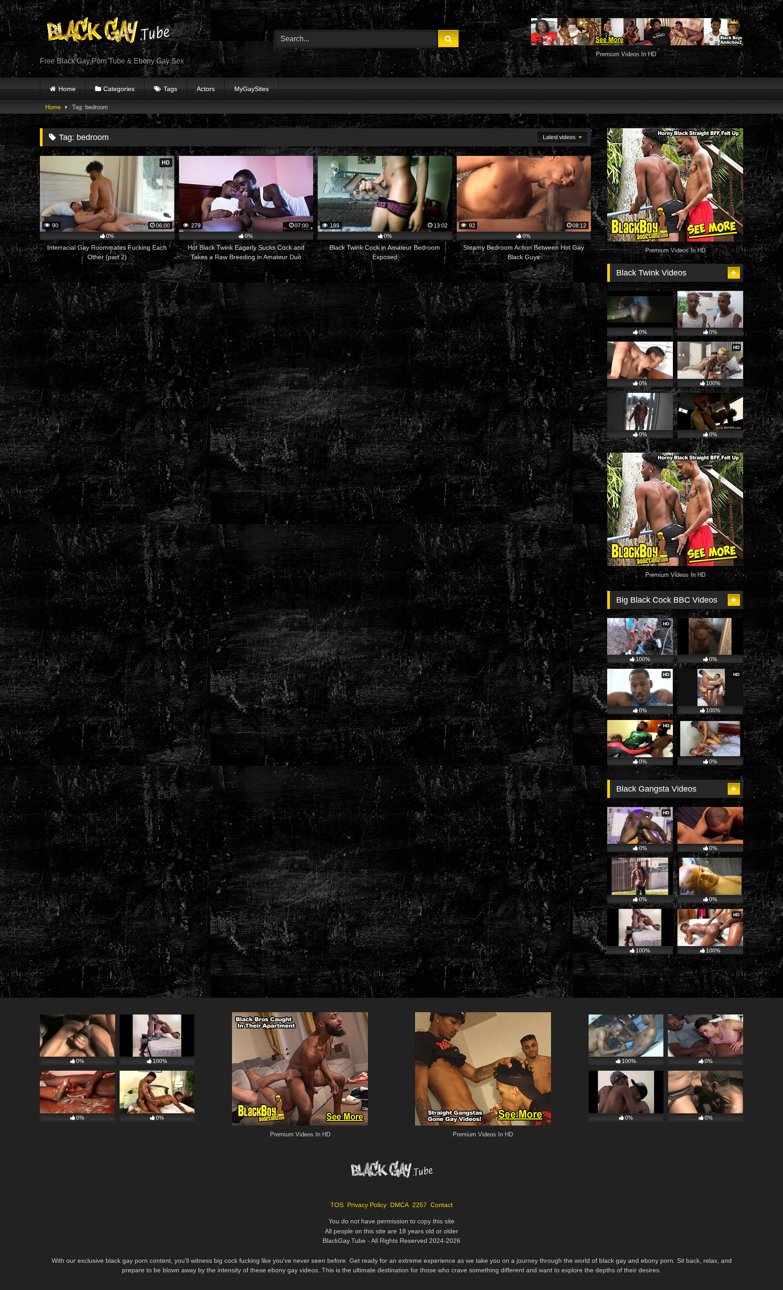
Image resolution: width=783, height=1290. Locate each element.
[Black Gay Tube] (108, 31)
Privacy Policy (367, 1204)
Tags (170, 88)
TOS (336, 1204)
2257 (419, 1204)
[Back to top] (755, 1263)
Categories (119, 88)
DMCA (399, 1204)
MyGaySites (251, 88)
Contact (441, 1204)
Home (67, 88)
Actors (206, 88)
